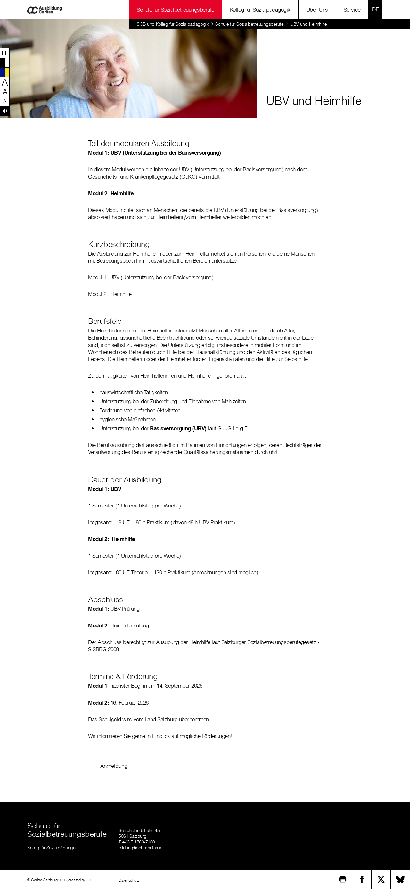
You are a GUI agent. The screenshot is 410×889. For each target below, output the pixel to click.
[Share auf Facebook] (362, 879)
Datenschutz (129, 880)
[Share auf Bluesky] (400, 879)
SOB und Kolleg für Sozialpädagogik (173, 24)
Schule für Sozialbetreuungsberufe (175, 9)
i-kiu (89, 879)
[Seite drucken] (342, 879)
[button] (5, 53)
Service (352, 9)
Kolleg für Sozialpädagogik (260, 9)
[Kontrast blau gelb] (5, 72)
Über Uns (317, 9)
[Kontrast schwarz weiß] (5, 62)
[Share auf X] (381, 879)
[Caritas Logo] (44, 9)
